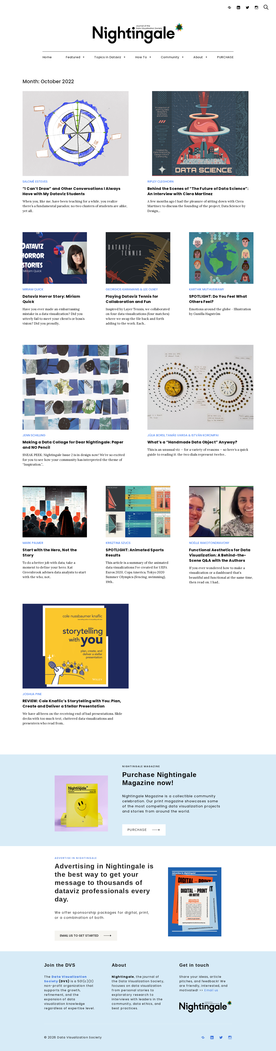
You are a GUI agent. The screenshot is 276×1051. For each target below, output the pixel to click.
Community (170, 57)
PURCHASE (225, 57)
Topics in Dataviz (107, 57)
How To (141, 57)
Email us (211, 990)
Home (47, 57)
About (198, 57)
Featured (73, 57)
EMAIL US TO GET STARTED (79, 935)
